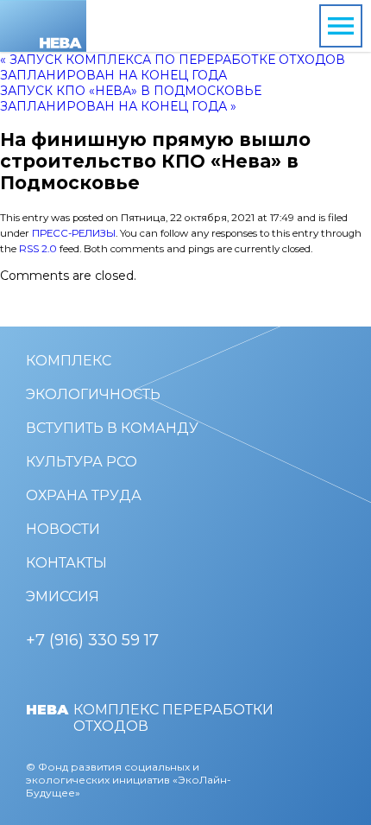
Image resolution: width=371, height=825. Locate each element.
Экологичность (93, 394)
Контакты (66, 563)
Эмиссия (62, 596)
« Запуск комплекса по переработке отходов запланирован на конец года (172, 67)
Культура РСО (81, 462)
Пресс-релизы (74, 233)
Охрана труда (83, 495)
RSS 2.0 (38, 249)
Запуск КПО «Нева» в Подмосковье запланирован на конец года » (130, 98)
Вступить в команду (112, 428)
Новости (63, 529)
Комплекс (68, 360)
